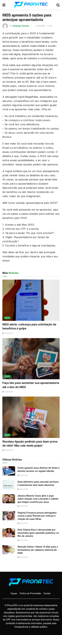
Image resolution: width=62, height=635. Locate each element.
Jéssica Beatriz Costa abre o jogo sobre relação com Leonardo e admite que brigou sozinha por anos (38, 498)
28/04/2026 (23, 540)
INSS (7, 317)
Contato (47, 593)
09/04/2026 (8, 450)
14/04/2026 (8, 333)
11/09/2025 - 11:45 (43, 25)
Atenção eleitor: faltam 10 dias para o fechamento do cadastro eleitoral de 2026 (37, 549)
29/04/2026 (23, 475)
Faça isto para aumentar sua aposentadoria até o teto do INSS (30, 385)
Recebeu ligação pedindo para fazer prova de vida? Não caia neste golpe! (30, 443)
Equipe (14, 593)
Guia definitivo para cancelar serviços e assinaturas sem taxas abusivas (38, 483)
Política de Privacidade (30, 593)
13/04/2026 (8, 391)
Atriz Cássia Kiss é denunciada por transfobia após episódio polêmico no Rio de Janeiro (38, 532)
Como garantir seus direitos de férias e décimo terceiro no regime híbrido (38, 469)
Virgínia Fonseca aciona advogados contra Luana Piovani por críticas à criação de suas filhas (37, 515)
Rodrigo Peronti (21, 25)
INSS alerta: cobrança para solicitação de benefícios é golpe (29, 326)
